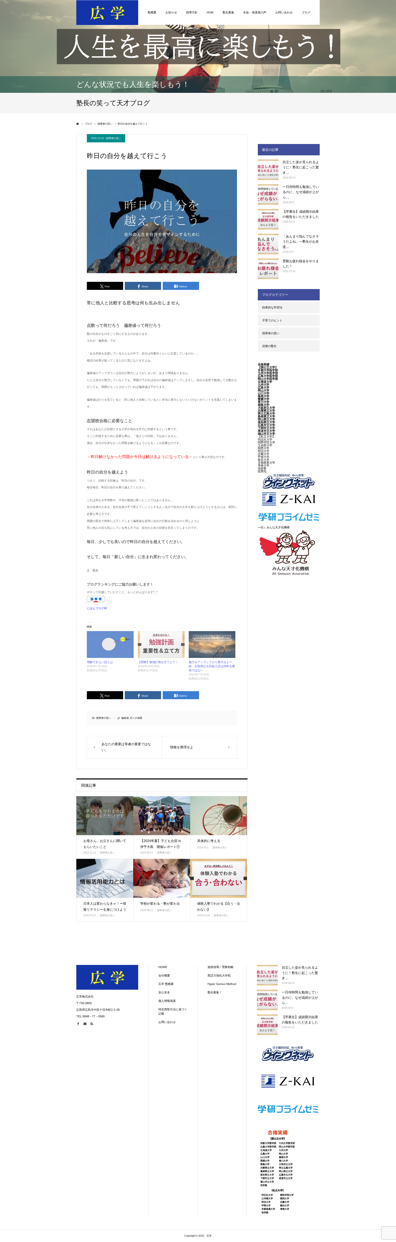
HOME (162, 967)
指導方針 (192, 12)
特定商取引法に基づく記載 (172, 1011)
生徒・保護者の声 (254, 12)
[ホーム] (77, 124)
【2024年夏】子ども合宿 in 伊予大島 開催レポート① (160, 844)
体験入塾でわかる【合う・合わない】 (218, 906)
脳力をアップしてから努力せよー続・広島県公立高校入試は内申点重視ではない (212, 666)
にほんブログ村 (97, 608)
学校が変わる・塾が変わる (160, 903)
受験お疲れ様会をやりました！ (301, 263)
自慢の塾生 (269, 346)
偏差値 (125, 718)
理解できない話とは (100, 662)
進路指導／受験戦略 (220, 967)
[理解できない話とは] (110, 644)
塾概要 (152, 12)
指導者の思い (113, 138)
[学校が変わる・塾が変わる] (161, 878)
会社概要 (164, 975)
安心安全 (164, 992)
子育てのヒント (272, 320)
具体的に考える (208, 841)
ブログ (306, 12)
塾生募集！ (214, 992)
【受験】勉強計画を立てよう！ (158, 662)
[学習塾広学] (107, 12)
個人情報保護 (167, 1000)
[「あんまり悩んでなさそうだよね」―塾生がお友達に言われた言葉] (268, 244)
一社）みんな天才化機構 (274, 527)
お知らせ (171, 12)
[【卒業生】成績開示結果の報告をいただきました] (268, 219)
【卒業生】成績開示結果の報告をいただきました (301, 214)
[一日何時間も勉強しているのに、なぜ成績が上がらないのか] (268, 194)
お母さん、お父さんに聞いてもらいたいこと (104, 844)
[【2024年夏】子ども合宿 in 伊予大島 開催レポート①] (161, 815)
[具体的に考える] (218, 815)
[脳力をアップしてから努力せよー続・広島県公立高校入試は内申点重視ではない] (212, 644)
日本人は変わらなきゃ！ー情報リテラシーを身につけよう (104, 906)
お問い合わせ (284, 12)
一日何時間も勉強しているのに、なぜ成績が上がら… (301, 192)
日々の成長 (136, 718)
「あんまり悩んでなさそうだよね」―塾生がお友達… (301, 242)
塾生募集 (228, 12)
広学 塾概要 (166, 984)
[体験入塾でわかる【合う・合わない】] (218, 878)
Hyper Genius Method (221, 984)
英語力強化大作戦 (219, 975)
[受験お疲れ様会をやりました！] (268, 269)
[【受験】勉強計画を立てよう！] (161, 644)
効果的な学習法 (272, 307)
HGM (210, 12)
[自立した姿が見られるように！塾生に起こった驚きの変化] (268, 169)
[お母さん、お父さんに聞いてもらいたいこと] (104, 815)
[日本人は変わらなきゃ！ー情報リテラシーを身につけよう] (104, 878)
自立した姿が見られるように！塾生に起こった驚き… (301, 167)
